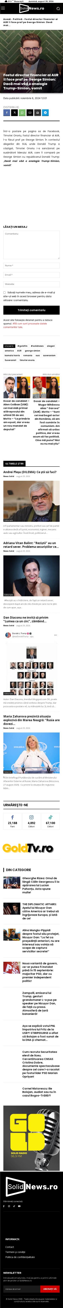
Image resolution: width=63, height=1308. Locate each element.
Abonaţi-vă (50, 1289)
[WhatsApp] (22, 112)
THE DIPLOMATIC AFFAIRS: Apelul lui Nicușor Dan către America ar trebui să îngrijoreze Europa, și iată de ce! (40, 911)
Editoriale (8, 520)
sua (38, 355)
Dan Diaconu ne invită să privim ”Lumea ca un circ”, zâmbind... (25, 619)
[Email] (30, 112)
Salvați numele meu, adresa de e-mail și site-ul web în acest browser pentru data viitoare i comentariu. (29, 296)
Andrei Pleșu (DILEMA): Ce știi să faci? (29, 472)
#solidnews (37, 346)
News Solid (8, 476)
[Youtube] (19, 1206)
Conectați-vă (31, 815)
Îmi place (12, 815)
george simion (32, 350)
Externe (7, 772)
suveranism (49, 355)
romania (27, 355)
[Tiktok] (14, 1206)
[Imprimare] (37, 112)
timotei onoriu (27, 360)
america (9, 350)
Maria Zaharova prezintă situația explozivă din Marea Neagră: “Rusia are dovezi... (31, 720)
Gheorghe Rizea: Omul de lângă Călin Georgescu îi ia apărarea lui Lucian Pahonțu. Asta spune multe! (40, 885)
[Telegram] (45, 112)
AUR (19, 350)
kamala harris (12, 355)
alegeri (51, 346)
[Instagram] (9, 1206)
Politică (17, 19)
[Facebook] (6, 112)
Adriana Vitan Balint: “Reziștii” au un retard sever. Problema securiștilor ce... (31, 545)
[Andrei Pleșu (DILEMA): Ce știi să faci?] (31, 501)
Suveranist (10, 360)
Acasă (7, 19)
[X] (14, 112)
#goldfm (22, 346)
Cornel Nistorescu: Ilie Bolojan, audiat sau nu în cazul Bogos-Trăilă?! (39, 1092)
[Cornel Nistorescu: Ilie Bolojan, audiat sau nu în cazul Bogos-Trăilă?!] (11, 1093)
